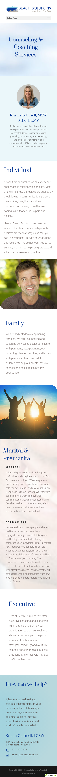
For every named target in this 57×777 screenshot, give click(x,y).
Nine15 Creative (28, 773)
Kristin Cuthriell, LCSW (25, 735)
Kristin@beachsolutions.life (25, 754)
